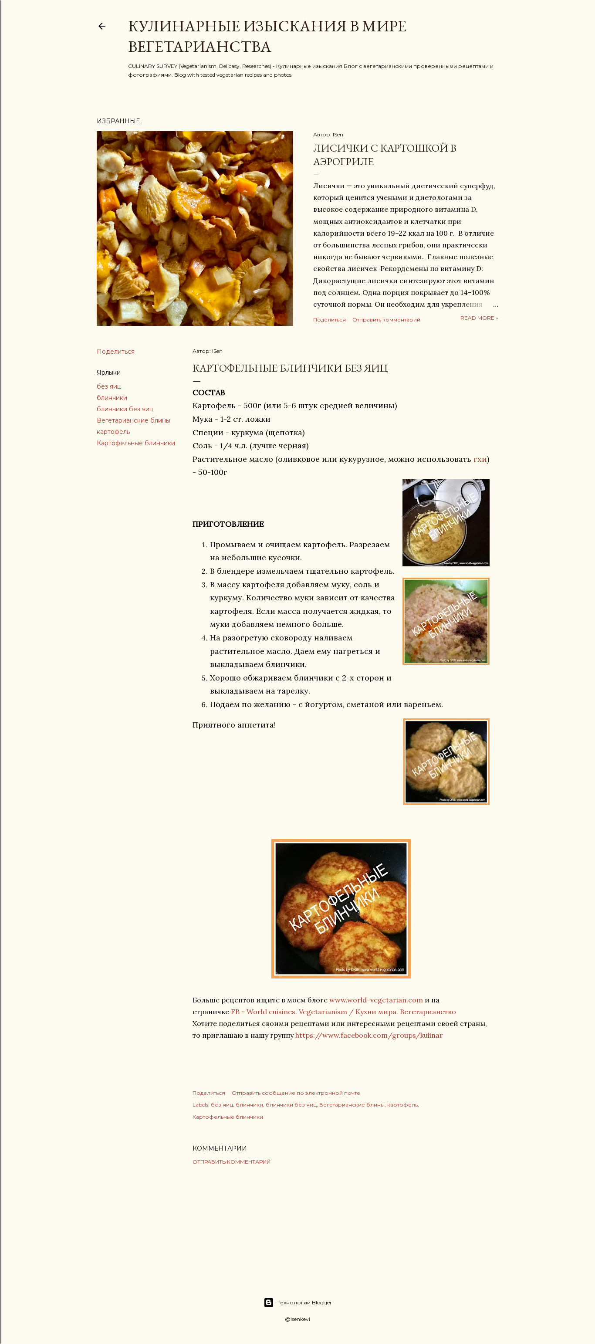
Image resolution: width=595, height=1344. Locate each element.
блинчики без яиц (125, 409)
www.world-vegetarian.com (376, 999)
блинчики (112, 398)
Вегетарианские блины (133, 420)
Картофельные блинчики (136, 443)
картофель (113, 432)
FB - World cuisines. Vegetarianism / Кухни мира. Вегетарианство (343, 1011)
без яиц (109, 386)
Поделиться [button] (329, 319)
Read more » (479, 318)
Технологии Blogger (304, 1302)
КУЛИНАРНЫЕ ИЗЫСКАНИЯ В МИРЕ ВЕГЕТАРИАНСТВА (267, 36)
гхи (480, 459)
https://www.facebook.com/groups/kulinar (369, 1035)
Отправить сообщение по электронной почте (296, 1093)
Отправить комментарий (386, 319)
